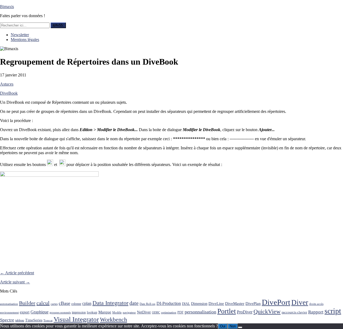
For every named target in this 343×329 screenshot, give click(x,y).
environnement (9, 312)
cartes (54, 303)
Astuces (6, 84)
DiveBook (9, 93)
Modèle (117, 312)
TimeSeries (33, 320)
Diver (299, 302)
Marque (104, 312)
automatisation (9, 303)
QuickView (267, 311)
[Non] (240, 327)
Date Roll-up (147, 303)
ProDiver (244, 312)
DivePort (276, 302)
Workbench (113, 319)
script (333, 311)
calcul (43, 303)
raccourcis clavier (294, 312)
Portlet (226, 311)
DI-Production (168, 303)
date (134, 303)
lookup (92, 312)
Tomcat (48, 320)
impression (79, 312)
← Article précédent (17, 273)
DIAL (186, 304)
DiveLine (216, 303)
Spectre (7, 320)
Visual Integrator (76, 319)
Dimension (199, 303)
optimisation (168, 312)
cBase (64, 303)
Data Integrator (110, 303)
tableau (19, 320)
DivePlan (253, 303)
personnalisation (200, 312)
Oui (222, 326)
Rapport (315, 312)
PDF (180, 312)
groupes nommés (60, 312)
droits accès (316, 303)
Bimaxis (7, 6)
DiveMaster (234, 303)
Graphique (40, 312)
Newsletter (20, 34)
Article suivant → (15, 282)
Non (233, 326)
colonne (76, 304)
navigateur (129, 312)
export (24, 312)
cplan (86, 303)
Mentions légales (25, 39)
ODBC (156, 312)
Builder (27, 303)
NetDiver (144, 312)
